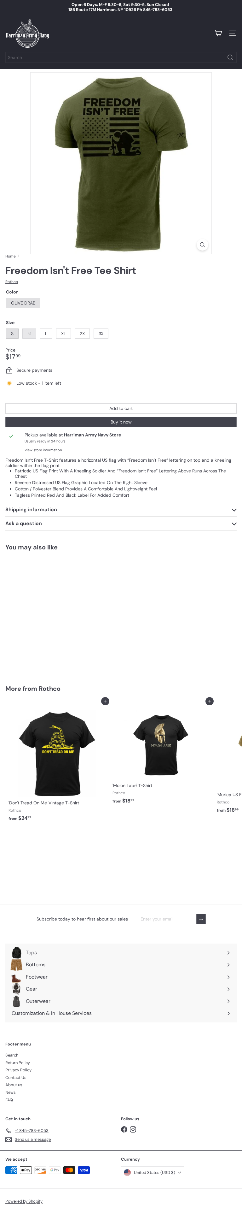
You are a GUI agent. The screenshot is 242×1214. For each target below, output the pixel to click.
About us (13, 1084)
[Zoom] (202, 245)
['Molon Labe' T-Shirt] (161, 754)
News (10, 1092)
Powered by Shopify (24, 1201)
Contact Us (15, 1077)
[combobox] (121, 57)
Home (10, 256)
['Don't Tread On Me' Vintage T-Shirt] (57, 762)
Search (11, 1055)
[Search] (230, 57)
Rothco (49, 688)
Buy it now (121, 422)
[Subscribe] (201, 919)
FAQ (9, 1100)
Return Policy (17, 1062)
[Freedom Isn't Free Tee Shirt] (45, 614)
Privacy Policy (18, 1070)
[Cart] (218, 33)
